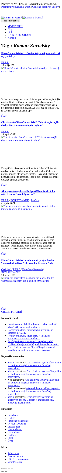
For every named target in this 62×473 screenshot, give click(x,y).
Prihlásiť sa (13, 453)
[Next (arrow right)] (5, 471)
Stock (10, 438)
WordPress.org (15, 462)
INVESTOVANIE (19, 200)
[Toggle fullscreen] (9, 468)
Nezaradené (14, 432)
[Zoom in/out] (12, 468)
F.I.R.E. (5, 62)
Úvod (10, 440)
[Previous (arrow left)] (2, 471)
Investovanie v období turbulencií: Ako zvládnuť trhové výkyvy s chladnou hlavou (32, 325)
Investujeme (14, 426)
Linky (11, 32)
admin (11, 362)
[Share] (5, 468)
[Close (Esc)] (2, 468)
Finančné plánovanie (32, 269)
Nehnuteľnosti (15, 429)
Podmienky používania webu (16, 6)
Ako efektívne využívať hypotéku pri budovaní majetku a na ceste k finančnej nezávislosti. (31, 348)
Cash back (6, 269)
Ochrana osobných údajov (45, 6)
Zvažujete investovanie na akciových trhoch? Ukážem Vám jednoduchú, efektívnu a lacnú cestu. (33, 343)
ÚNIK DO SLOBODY (20, 35)
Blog (10, 29)
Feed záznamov (15, 456)
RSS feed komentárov (19, 459)
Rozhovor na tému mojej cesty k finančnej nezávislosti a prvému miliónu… (29, 337)
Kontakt (12, 37)
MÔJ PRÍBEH (15, 26)
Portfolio (35, 200)
